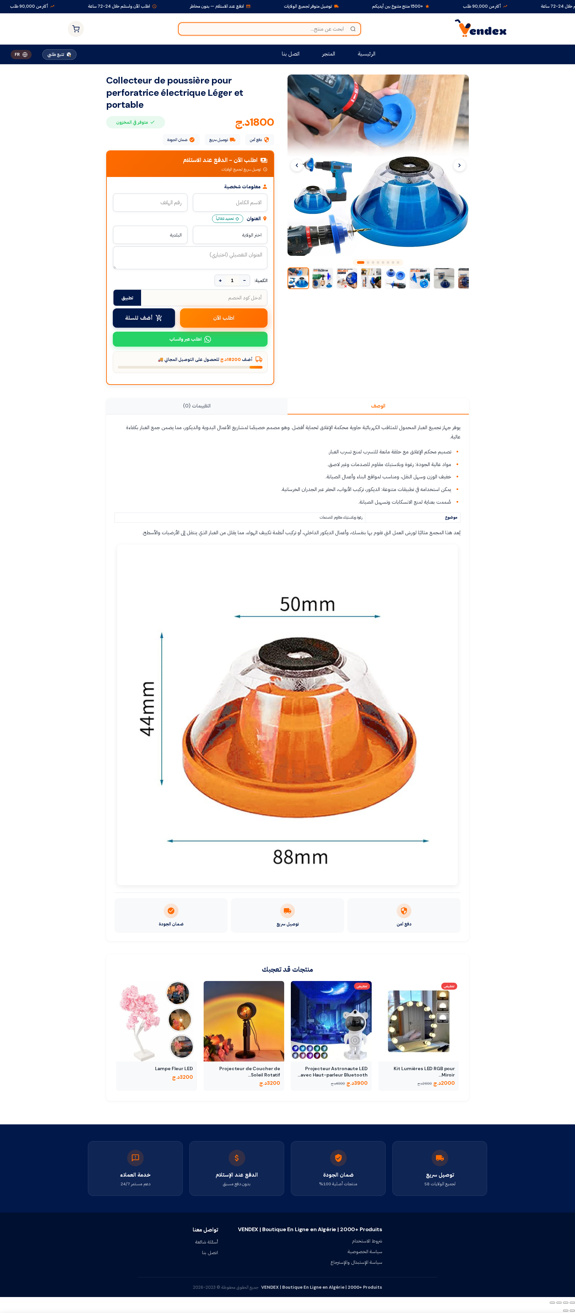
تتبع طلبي (55, 54)
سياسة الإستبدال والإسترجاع (356, 1262)
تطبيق (127, 298)
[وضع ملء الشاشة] (565, 1303)
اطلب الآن (224, 317)
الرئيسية (366, 53)
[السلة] (76, 29)
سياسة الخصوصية (365, 1251)
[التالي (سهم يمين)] (565, 1311)
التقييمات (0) (197, 406)
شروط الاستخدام (367, 1241)
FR (17, 54)
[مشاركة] (559, 1303)
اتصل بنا (290, 53)
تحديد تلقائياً (225, 218)
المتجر (328, 53)
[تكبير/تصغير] (572, 1303)
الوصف (378, 406)
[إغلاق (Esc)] (552, 1303)
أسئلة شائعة (206, 1242)
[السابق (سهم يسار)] (572, 1311)
